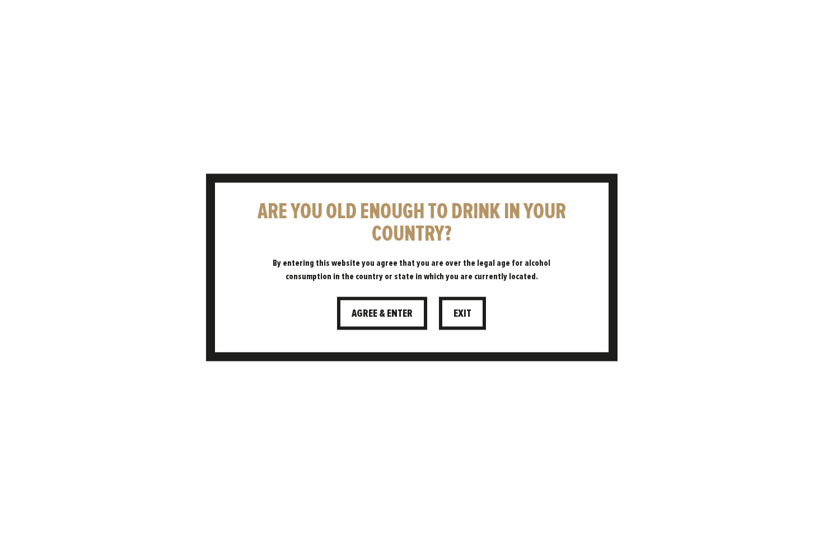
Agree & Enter (382, 313)
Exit (462, 313)
